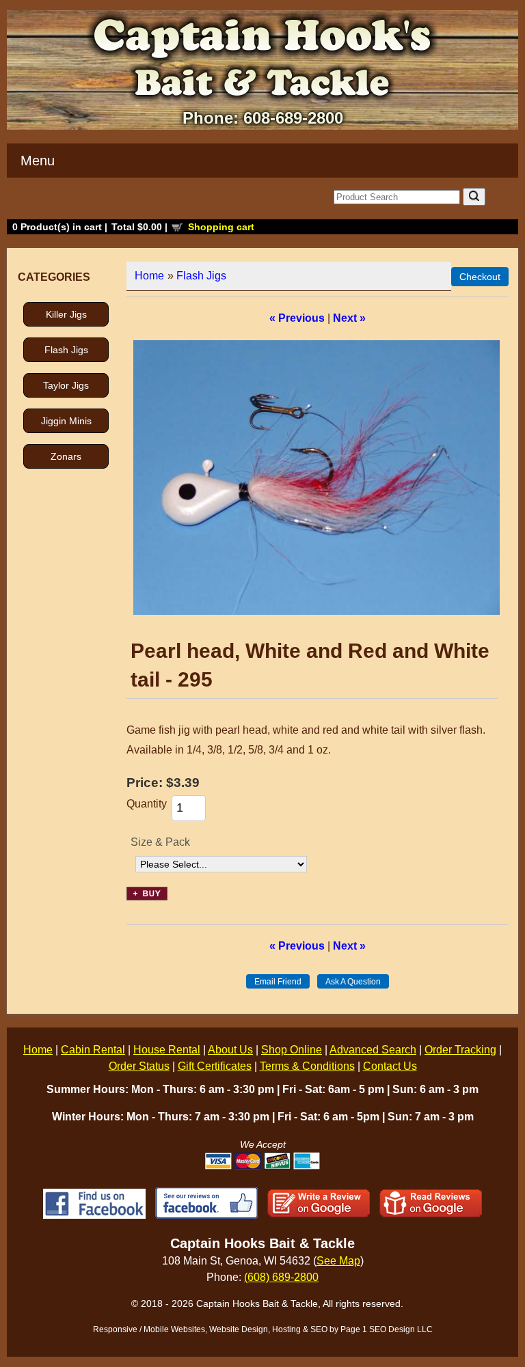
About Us (230, 1049)
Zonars (66, 456)
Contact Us (390, 1066)
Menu (38, 160)
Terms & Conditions (307, 1066)
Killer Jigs (66, 314)
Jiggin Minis (66, 420)
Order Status (139, 1066)
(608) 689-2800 (281, 1277)
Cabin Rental (93, 1049)
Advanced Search (372, 1049)
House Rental (166, 1049)
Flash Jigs (66, 349)
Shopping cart (221, 226)
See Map (338, 1261)
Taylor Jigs (66, 385)
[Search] (474, 197)
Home (149, 275)
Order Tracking (460, 1049)
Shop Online (291, 1049)
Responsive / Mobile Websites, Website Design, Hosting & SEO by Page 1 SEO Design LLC (263, 1329)
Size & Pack (160, 842)
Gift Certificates (215, 1066)
